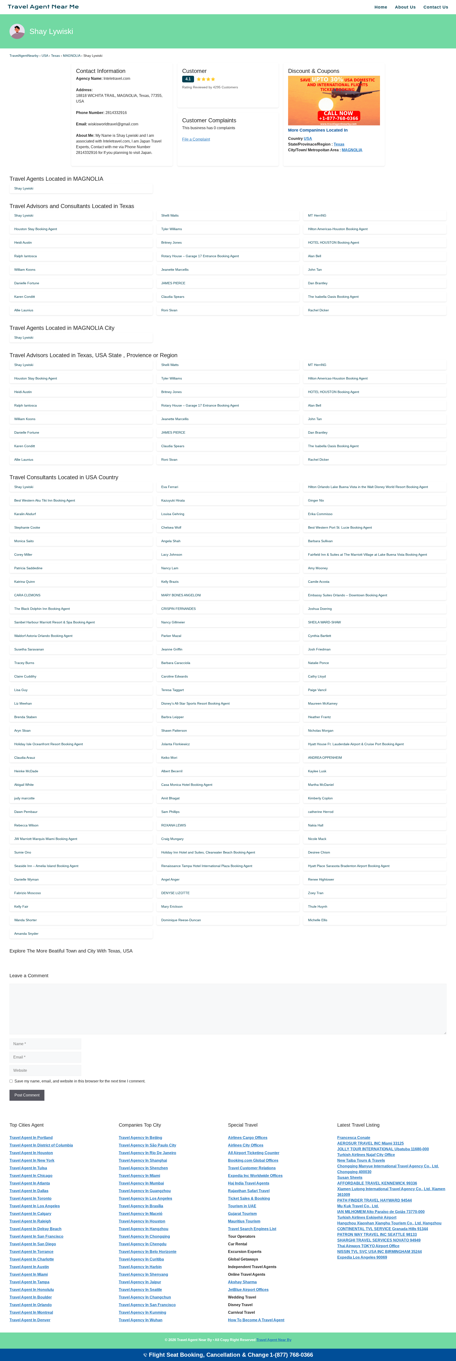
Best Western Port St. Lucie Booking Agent (340, 527)
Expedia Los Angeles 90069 (362, 1257)
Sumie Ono (22, 852)
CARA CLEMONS (27, 595)
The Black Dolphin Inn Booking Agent (42, 609)
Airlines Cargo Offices (247, 1138)
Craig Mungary (172, 839)
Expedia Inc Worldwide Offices (255, 1176)
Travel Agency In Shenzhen (143, 1168)
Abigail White (24, 785)
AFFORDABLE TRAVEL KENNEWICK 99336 (377, 1183)
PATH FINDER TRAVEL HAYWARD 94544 (374, 1200)
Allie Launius (23, 310)
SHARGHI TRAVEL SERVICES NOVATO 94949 (379, 1240)
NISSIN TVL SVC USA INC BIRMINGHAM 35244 (379, 1252)
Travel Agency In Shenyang (143, 1274)
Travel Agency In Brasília (141, 1206)
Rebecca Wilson (26, 825)
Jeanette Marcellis (175, 269)
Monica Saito (24, 541)
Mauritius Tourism (244, 1221)
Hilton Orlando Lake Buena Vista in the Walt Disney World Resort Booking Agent (368, 487)
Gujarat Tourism (242, 1214)
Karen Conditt (24, 297)
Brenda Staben (25, 717)
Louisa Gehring (172, 514)
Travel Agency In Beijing (140, 1138)
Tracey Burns (24, 663)
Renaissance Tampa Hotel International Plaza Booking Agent (206, 866)
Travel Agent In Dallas (29, 1191)
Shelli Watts (170, 215)
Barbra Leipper (172, 717)
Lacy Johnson (171, 554)
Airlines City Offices (245, 1145)
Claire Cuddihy (25, 676)
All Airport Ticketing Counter (253, 1153)
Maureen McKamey (322, 703)
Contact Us (435, 7)
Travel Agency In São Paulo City (147, 1145)
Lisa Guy (21, 690)
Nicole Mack (317, 839)
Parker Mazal (171, 636)
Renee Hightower (321, 879)
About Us (405, 7)
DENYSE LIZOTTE (175, 893)
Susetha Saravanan (29, 649)
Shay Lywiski (23, 188)
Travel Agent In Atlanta (30, 1183)
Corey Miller (23, 554)
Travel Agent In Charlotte (32, 1259)
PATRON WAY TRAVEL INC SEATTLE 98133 (377, 1235)
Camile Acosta (318, 581)
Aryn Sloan (22, 730)
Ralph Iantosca (25, 256)
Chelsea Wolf (171, 527)
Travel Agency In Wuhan (140, 1320)
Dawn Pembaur (26, 812)
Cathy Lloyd (317, 676)
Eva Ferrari (169, 487)
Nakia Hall (315, 825)
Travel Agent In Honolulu (32, 1290)
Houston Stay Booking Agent (35, 229)
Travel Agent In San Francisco (36, 1236)
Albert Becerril (171, 771)
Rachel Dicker (318, 310)
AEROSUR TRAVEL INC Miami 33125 (370, 1143)
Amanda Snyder (26, 933)
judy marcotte (24, 798)
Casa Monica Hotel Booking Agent (186, 785)
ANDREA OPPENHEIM (325, 757)
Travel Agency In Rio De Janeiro (147, 1153)
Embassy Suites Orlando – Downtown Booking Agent (347, 595)
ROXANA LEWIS (173, 825)
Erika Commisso (320, 514)
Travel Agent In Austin (29, 1267)
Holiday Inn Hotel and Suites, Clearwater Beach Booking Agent (208, 852)
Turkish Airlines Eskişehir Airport (366, 1217)
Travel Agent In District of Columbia (41, 1145)
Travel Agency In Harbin (140, 1267)
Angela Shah (170, 541)
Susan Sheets (349, 1178)
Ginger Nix (316, 500)
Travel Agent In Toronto (31, 1198)
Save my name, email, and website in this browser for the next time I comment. (79, 1081)
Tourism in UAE (242, 1206)
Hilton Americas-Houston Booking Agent (338, 229)
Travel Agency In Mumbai (141, 1183)
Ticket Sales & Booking (249, 1198)
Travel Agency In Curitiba (141, 1259)
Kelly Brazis (170, 581)
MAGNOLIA (72, 55)
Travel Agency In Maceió (140, 1214)
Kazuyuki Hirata (173, 500)
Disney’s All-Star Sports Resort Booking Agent (195, 703)
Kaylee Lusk (317, 771)
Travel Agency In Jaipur (140, 1282)
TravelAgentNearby (24, 55)
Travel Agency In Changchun (145, 1297)
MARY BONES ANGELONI (181, 595)
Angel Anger (170, 879)
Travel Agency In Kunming (142, 1312)
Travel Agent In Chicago (31, 1176)
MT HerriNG (317, 215)
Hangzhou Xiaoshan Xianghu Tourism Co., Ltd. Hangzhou (389, 1223)
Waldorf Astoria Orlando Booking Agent (43, 636)
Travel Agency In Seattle (140, 1290)
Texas (56, 55)
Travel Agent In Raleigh (30, 1221)
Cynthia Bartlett (319, 636)
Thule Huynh (317, 906)
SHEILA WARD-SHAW (324, 622)
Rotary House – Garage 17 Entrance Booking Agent (200, 256)
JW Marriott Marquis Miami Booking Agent (45, 839)
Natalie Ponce (318, 663)
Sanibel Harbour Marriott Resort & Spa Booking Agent (54, 622)
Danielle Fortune (26, 283)
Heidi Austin (23, 242)
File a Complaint (196, 139)
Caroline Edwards (174, 676)
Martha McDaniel (321, 785)
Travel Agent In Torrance (31, 1252)
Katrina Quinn (24, 581)
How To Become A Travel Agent (256, 1320)
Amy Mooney (318, 568)
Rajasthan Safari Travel (249, 1191)
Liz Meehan (23, 703)
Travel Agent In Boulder (31, 1297)
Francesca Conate (353, 1138)
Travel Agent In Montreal (31, 1312)
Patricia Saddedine (28, 568)
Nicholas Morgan (320, 730)
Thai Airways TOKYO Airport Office (368, 1246)
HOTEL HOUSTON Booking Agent (333, 242)
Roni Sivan (169, 310)
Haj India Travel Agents (248, 1183)
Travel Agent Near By (273, 1340)
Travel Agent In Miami (29, 1274)
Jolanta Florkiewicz (175, 744)
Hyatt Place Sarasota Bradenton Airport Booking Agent (349, 866)
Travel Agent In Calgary (30, 1214)
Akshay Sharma (242, 1282)
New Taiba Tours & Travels (361, 1160)
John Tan (315, 269)
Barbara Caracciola (175, 663)
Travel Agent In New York (32, 1160)
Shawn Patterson (174, 730)
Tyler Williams (171, 229)
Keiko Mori (169, 757)
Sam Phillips (170, 812)
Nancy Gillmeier (173, 622)
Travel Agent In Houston (31, 1153)
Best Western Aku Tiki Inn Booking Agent (44, 500)
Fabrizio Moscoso (27, 893)
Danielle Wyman (26, 879)
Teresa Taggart (172, 690)
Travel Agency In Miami (139, 1176)
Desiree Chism (319, 852)
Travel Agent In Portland (31, 1138)
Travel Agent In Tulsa (28, 1168)
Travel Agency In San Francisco (147, 1305)
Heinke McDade (26, 771)
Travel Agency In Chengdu (142, 1244)
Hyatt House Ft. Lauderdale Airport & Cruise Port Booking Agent (356, 744)
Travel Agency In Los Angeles (145, 1198)
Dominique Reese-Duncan (181, 920)
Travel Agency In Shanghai (143, 1160)
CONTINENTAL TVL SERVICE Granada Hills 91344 (382, 1229)
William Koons (24, 269)
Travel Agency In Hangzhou (143, 1229)
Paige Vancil (317, 690)
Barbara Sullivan (320, 541)
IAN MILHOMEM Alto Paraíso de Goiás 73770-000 (381, 1212)
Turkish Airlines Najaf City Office (366, 1155)
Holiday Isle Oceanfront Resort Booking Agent (48, 744)
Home (381, 7)
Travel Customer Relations (252, 1168)
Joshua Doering (320, 609)
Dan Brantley (318, 283)
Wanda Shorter (25, 920)
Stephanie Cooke (27, 527)
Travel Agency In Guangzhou (145, 1191)
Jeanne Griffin (171, 649)
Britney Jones (171, 242)
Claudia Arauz (24, 757)
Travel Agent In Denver (30, 1320)
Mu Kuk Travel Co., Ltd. (358, 1206)
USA (45, 55)
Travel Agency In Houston (142, 1221)
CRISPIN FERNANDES (178, 609)
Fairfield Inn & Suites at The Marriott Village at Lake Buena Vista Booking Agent (367, 554)
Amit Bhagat (170, 798)
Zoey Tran (315, 893)
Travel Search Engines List (252, 1229)
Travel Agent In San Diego (33, 1244)
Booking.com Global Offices (253, 1160)
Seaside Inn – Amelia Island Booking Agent (46, 866)
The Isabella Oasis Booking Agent (333, 297)
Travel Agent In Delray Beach (36, 1229)
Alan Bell (314, 256)
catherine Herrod (320, 812)
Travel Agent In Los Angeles (35, 1206)
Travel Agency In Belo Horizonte (147, 1252)
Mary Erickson (172, 906)
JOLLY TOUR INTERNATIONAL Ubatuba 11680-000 (383, 1149)
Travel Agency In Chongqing (144, 1236)
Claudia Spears (172, 297)
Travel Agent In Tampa (29, 1282)
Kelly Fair (21, 906)
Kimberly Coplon (320, 798)
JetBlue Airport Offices (248, 1290)
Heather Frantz (319, 717)
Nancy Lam (169, 568)
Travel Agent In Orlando (31, 1305)
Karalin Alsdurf (25, 514)
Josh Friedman (319, 649)
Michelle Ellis (317, 920)
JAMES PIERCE (173, 283)
